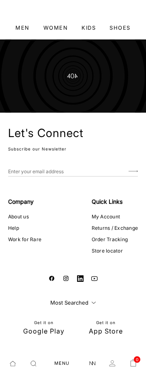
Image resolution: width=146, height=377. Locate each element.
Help (13, 228)
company (21, 201)
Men (22, 27)
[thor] (73, 10)
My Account (106, 217)
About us (18, 217)
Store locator (107, 251)
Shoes (120, 27)
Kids (89, 27)
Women (55, 27)
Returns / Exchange (115, 228)
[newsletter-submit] (133, 171)
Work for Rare (24, 239)
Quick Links (107, 201)
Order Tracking (110, 239)
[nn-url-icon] (92, 363)
